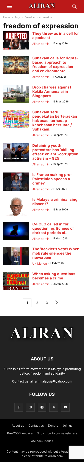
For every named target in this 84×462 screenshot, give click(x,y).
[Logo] (42, 346)
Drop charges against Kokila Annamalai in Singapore (51, 91)
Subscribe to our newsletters (57, 433)
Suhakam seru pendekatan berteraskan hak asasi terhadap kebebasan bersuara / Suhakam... (54, 120)
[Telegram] (42, 407)
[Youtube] (65, 407)
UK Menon (39, 263)
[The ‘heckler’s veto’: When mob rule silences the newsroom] (16, 265)
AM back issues (42, 441)
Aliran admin (41, 43)
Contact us (36, 425)
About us (18, 425)
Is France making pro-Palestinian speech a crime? (52, 178)
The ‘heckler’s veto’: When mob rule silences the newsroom (55, 253)
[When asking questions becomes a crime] (16, 290)
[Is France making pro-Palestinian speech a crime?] (16, 190)
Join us (67, 425)
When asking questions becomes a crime (53, 276)
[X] (53, 407)
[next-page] (57, 302)
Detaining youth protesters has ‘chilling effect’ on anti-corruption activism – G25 (55, 151)
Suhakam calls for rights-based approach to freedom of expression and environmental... (55, 64)
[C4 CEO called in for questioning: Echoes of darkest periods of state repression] (16, 240)
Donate (53, 425)
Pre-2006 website (20, 433)
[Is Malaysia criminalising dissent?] (16, 215)
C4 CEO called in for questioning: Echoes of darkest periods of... (53, 228)
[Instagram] (30, 407)
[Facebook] (18, 407)
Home (6, 17)
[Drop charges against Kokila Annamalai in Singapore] (16, 103)
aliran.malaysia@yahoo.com (51, 381)
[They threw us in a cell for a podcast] (16, 49)
